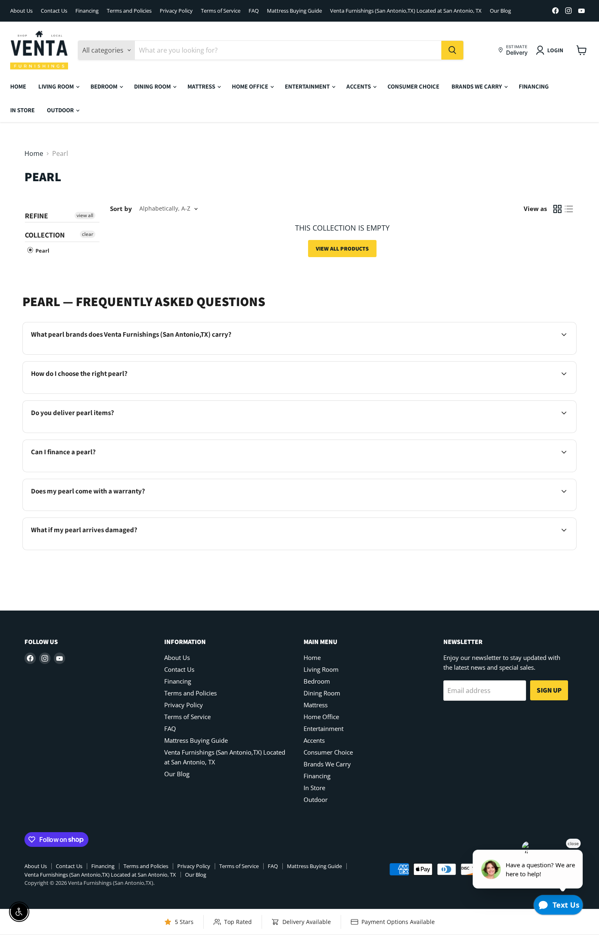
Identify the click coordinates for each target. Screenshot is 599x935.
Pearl (41, 250)
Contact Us (54, 11)
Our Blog (500, 11)
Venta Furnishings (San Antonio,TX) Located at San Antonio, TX (406, 11)
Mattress (201, 86)
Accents (359, 86)
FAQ (254, 11)
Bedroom (104, 86)
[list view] (569, 209)
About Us (21, 11)
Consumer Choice (413, 86)
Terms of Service (220, 11)
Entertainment (308, 86)
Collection (45, 235)
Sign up (549, 690)
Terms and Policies (129, 11)
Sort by (121, 208)
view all (85, 215)
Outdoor (61, 110)
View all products (342, 248)
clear (87, 234)
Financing (87, 11)
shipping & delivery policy (486, 431)
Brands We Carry (477, 86)
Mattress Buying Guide (294, 11)
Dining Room (153, 86)
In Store (22, 110)
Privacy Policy (176, 11)
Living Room (56, 86)
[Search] (452, 50)
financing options (99, 470)
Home (18, 86)
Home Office (250, 86)
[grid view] (557, 209)
